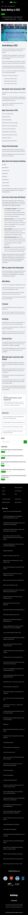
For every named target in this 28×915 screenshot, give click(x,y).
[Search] (25, 441)
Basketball (3, 471)
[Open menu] (2, 2)
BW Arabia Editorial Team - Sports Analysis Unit (12, 17)
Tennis (5, 6)
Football (3, 452)
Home (2, 6)
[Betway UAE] (14, 2)
